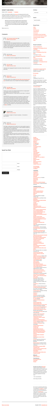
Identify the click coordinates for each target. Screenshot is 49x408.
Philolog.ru (35, 294)
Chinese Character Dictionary (38, 325)
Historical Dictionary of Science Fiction (39, 348)
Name (18, 163)
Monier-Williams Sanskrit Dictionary (39, 331)
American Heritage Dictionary (38, 191)
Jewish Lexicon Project (37, 206)
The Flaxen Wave (36, 155)
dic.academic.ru (36, 283)
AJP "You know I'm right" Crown (12, 38)
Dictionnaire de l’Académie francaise (39, 237)
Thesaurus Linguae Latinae (38, 231)
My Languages (35, 73)
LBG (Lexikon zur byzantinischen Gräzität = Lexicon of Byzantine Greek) (39, 275)
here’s (6, 104)
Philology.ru (35, 292)
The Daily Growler (36, 139)
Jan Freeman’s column (39, 352)
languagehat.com (5, 3)
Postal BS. (38, 50)
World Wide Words (36, 262)
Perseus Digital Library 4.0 (37, 266)
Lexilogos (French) (36, 240)
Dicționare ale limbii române (38, 252)
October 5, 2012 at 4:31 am (11, 77)
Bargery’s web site (36, 342)
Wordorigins (35, 199)
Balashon (35, 180)
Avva (34, 144)
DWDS (34, 224)
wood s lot (35, 140)
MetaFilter (35, 141)
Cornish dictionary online (37, 259)
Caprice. (34, 28)
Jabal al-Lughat (36, 174)
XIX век (34, 160)
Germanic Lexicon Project (37, 216)
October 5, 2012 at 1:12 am (11, 65)
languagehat (10, 12)
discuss (16, 14)
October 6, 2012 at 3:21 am (11, 124)
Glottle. (34, 27)
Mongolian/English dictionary (38, 328)
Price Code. (35, 38)
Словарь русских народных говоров (39, 309)
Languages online (36, 347)
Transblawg (35, 147)
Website (18, 169)
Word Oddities (35, 350)
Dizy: (34, 250)
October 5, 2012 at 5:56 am (11, 88)
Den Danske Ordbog (36, 228)
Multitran (34, 189)
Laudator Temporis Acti (37, 163)
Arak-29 (34, 260)
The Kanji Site (35, 327)
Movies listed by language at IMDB (39, 346)
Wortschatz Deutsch (36, 221)
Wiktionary (35, 193)
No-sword (35, 145)
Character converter (36, 353)
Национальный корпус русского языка (40, 304)
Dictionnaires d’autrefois (37, 241)
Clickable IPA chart (36, 197)
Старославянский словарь (38, 311)
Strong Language (36, 183)
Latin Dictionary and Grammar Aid (39, 230)
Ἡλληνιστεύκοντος (36, 177)
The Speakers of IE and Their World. (39, 34)
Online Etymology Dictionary (38, 264)
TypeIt (34, 195)
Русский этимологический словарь (39, 287)
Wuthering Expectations (37, 161)
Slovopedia (35, 277)
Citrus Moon (35, 360)
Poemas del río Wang (37, 154)
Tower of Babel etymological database (39, 265)
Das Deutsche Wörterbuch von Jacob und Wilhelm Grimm (39, 219)
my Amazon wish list (36, 86)
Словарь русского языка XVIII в (38, 313)
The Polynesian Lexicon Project (38, 336)
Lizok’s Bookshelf (36, 152)
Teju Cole (43, 366)
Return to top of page (5, 404)
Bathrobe (8, 76)
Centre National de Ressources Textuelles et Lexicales (38, 239)
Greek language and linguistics (38, 269)
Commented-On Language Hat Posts (39, 68)
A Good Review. (36, 31)
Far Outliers (35, 150)
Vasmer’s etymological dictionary (38, 299)
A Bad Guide (35, 153)
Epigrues (34, 148)
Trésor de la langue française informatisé (40, 235)
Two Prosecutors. (36, 30)
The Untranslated (36, 166)
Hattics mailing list (36, 356)
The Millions (35, 168)
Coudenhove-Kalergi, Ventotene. (38, 37)
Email (18, 166)
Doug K (34, 46)
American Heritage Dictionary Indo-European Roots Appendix (39, 212)
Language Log (35, 171)
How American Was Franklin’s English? (40, 35)
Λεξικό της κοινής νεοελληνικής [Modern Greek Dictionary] (39, 271)
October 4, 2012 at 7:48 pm (11, 39)
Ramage (34, 361)
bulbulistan (35, 176)
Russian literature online (37, 303)
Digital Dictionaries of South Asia (39, 330)
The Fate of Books (36, 167)
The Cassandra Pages (37, 146)
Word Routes (35, 178)
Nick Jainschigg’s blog (37, 359)
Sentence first (35, 179)
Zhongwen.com (36, 326)
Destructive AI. (39, 46)
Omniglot (34, 202)
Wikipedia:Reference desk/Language (39, 200)
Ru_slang (35, 298)
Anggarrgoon (35, 172)
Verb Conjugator (36, 261)
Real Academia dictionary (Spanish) (39, 245)
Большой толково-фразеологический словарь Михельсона (39, 307)
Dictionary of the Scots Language (39, 217)
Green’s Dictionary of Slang (38, 192)
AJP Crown (8, 64)
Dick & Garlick (35, 175)
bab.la (34, 194)
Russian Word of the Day (37, 316)
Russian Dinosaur (36, 159)
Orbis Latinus (35, 276)
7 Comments (16, 12)
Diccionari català (36, 246)
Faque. (34, 40)
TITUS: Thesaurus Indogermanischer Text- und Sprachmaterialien (39, 210)
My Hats (34, 75)
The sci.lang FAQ (36, 201)
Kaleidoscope (35, 138)
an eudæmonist (36, 143)
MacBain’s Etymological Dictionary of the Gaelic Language (39, 257)
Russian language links (37, 302)
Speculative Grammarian (37, 349)
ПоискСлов (35, 286)
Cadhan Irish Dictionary (37, 255)
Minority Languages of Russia (38, 297)
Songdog (34, 137)
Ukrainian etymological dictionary (39, 319)
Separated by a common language (39, 182)
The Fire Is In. (35, 32)
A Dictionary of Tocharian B (38, 323)
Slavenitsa (35, 295)
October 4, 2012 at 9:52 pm (11, 55)
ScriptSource (35, 203)
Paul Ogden (9, 87)
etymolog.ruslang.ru (36, 290)
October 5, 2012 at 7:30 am (11, 112)
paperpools (35, 151)
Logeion (34, 267)
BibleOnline (35, 204)
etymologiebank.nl (36, 226)
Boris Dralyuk (35, 162)
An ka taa (35, 339)
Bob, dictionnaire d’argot (37, 236)
